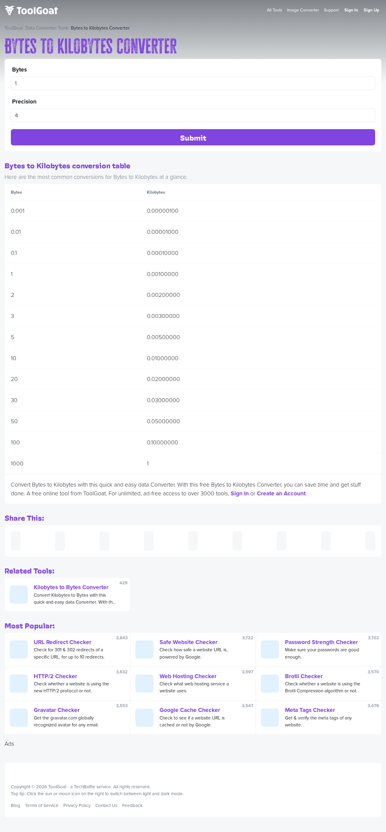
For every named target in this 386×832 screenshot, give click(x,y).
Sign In (351, 10)
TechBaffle (84, 786)
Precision (24, 101)
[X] (376, 800)
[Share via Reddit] (281, 541)
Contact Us (106, 805)
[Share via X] (148, 541)
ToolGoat (14, 27)
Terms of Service (42, 805)
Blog (15, 805)
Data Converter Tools (46, 27)
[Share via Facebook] (104, 541)
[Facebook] (371, 800)
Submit (193, 138)
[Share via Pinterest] (193, 541)
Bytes (19, 69)
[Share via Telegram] (370, 541)
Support (331, 10)
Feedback (132, 805)
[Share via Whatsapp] (326, 541)
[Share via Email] (16, 541)
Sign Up (371, 10)
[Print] (60, 541)
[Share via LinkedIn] (237, 541)
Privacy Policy (76, 805)
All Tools (274, 10)
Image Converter (303, 10)
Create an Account (281, 493)
